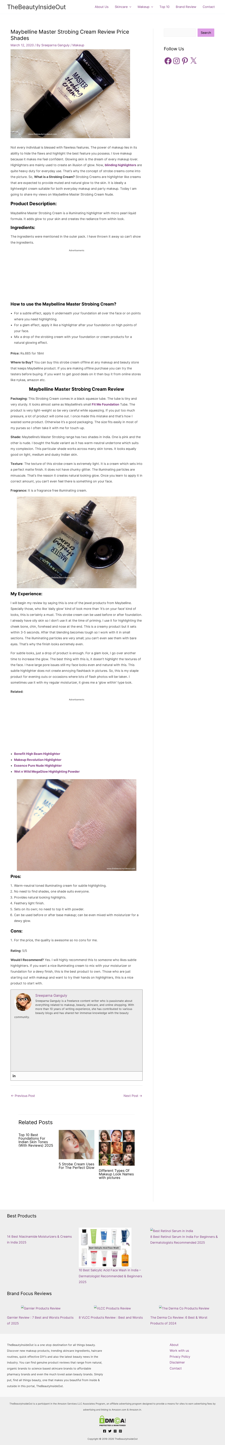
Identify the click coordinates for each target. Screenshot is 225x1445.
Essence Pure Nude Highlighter (38, 765)
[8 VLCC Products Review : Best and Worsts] (112, 1308)
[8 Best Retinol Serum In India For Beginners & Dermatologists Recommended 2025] (171, 1231)
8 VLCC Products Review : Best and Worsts (111, 1317)
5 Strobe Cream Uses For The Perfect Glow (76, 1166)
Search (206, 32)
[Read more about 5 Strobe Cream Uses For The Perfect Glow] (77, 1144)
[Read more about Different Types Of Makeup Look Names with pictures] (117, 1147)
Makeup (143, 7)
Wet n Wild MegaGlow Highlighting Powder (47, 771)
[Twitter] (109, 1431)
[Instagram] (115, 1431)
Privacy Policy (180, 1356)
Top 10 (164, 7)
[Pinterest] (120, 1431)
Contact (209, 7)
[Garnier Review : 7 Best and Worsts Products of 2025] (41, 1308)
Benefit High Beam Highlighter (37, 754)
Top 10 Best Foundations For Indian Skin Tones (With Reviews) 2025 (35, 1140)
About (174, 1345)
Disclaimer (177, 1362)
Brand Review (186, 7)
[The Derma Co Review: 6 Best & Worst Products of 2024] (184, 1308)
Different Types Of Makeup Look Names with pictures (116, 1174)
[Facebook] (104, 1431)
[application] (129, 7)
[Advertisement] (77, 277)
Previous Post (23, 1096)
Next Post (133, 1096)
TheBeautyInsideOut (36, 7)
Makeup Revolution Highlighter (37, 760)
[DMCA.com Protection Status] (112, 1420)
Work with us (179, 1350)
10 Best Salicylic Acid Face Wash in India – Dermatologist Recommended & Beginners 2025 (110, 1276)
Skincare (121, 7)
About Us (101, 7)
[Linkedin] (14, 1076)
